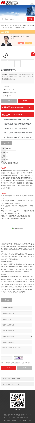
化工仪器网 (28, 420)
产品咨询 (9, 101)
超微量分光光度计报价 (14, 379)
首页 (11, 25)
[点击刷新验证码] (18, 358)
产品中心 (17, 25)
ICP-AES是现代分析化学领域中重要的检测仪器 (18, 133)
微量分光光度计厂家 (13, 384)
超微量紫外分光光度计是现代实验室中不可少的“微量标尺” (18, 119)
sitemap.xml (7, 420)
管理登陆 (14, 420)
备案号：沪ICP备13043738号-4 (20, 417)
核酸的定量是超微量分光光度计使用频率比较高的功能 (18, 124)
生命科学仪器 (25, 25)
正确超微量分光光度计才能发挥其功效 (15, 128)
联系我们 (26, 101)
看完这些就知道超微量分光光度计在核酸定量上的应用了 (18, 137)
